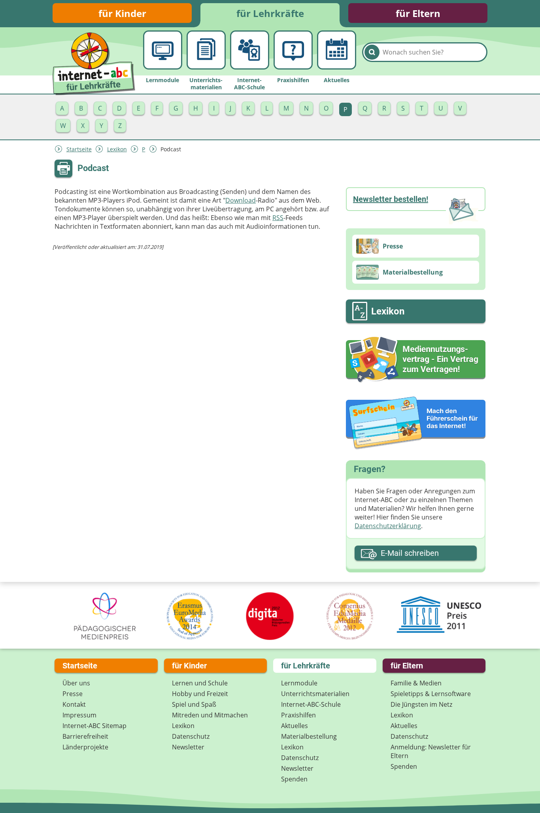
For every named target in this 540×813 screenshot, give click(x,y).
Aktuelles (294, 725)
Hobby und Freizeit (200, 693)
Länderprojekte (85, 747)
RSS (277, 217)
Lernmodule (299, 683)
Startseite (79, 149)
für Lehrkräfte (270, 13)
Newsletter (188, 747)
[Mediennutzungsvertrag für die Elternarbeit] (415, 359)
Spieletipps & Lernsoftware (431, 693)
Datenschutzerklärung (388, 525)
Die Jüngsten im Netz (421, 704)
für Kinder (122, 13)
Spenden (294, 779)
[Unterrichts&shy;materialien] (206, 50)
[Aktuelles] (336, 50)
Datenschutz (191, 736)
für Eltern (418, 13)
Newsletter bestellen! (390, 199)
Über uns (76, 683)
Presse (72, 693)
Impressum (79, 715)
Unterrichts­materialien (315, 693)
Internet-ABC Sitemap (94, 725)
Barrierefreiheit (85, 736)
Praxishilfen (298, 715)
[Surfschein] (415, 423)
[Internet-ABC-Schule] (249, 50)
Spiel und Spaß (194, 704)
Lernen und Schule (200, 683)
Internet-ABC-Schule (311, 704)
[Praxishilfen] (293, 50)
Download (240, 200)
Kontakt (74, 704)
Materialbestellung (309, 736)
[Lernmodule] (162, 50)
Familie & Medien (416, 683)
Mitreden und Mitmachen (210, 715)
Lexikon (117, 149)
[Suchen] (372, 52)
